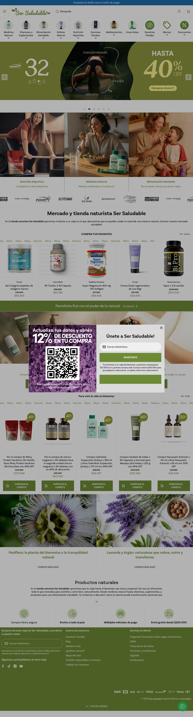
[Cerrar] (161, 327)
